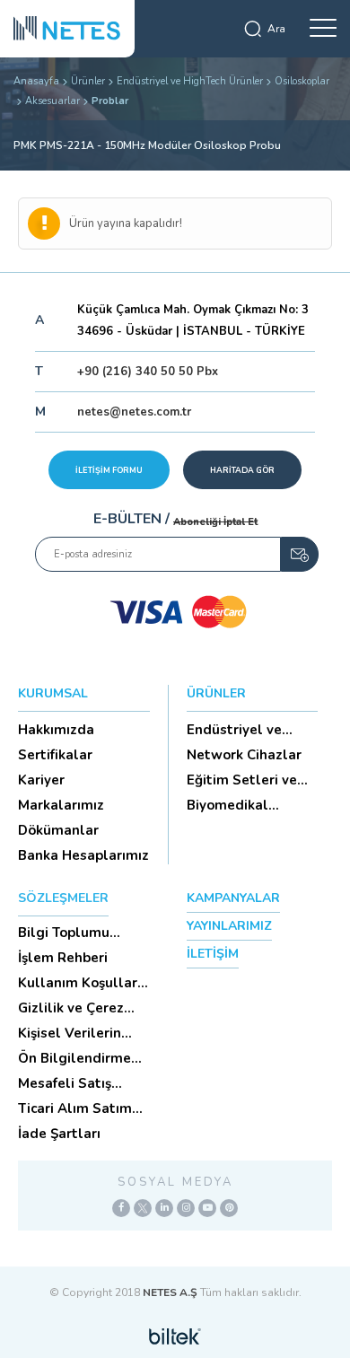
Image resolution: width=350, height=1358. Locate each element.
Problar (110, 101)
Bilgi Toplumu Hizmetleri (63, 933)
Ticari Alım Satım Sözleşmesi (75, 1108)
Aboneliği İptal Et (215, 522)
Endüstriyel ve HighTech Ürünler (190, 81)
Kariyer (41, 780)
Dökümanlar (58, 830)
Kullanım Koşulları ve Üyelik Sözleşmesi (79, 983)
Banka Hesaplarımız (83, 855)
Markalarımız (61, 805)
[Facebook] (121, 1208)
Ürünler (88, 81)
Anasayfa (36, 81)
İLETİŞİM (213, 953)
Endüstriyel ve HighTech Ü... (234, 730)
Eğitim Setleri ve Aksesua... (242, 780)
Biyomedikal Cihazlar (227, 805)
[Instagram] (186, 1208)
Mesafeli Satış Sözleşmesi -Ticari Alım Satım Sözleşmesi (78, 1083)
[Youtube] (207, 1208)
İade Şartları (59, 1134)
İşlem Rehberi (63, 958)
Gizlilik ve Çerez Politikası (71, 1008)
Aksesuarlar (52, 101)
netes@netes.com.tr (134, 412)
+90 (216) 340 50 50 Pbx (147, 372)
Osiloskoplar (302, 81)
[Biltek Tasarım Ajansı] (175, 1336)
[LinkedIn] (164, 1208)
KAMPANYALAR (233, 898)
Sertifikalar (55, 755)
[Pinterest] (229, 1208)
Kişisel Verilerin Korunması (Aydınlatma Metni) (82, 1033)
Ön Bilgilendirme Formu (74, 1058)
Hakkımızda (56, 730)
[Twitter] (143, 1208)
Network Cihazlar (244, 755)
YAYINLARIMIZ (229, 925)
